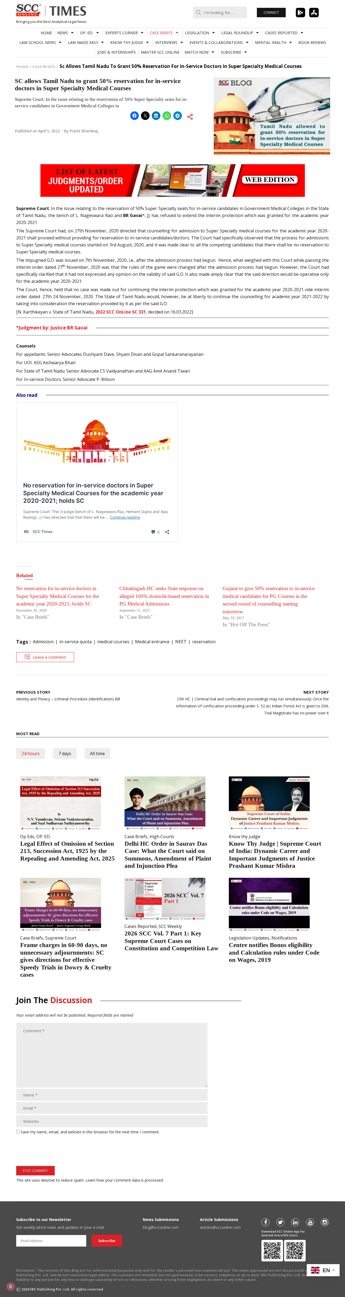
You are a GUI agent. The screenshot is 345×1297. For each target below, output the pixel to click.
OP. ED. (86, 32)
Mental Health (270, 42)
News (62, 32)
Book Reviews (312, 42)
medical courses (113, 642)
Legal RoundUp (237, 32)
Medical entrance (152, 642)
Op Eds (27, 837)
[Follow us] (265, 1222)
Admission (43, 642)
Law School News (37, 42)
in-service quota (75, 642)
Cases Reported (281, 32)
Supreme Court (60, 938)
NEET (181, 642)
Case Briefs (161, 32)
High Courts (162, 837)
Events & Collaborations (216, 42)
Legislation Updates (249, 938)
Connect (271, 12)
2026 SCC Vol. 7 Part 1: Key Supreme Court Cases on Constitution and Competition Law (172, 941)
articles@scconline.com (220, 1227)
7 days (64, 753)
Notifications (284, 938)
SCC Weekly (170, 926)
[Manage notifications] (10, 1286)
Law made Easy (83, 42)
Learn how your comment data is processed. (124, 1180)
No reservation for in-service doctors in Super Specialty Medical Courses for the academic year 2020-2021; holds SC (57, 596)
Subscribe (231, 52)
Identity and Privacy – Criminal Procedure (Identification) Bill (68, 695)
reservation (204, 642)
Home (46, 32)
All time (97, 753)
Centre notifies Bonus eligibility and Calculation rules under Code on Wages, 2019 (274, 952)
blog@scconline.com (161, 1227)
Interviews (166, 42)
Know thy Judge (126, 42)
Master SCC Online (160, 52)
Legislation (197, 32)
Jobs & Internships (116, 52)
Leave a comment (49, 657)
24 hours (31, 753)
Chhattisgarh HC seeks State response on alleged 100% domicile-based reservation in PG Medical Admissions (164, 596)
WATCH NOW (197, 52)
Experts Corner (121, 32)
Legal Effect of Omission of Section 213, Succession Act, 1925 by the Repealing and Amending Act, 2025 (67, 851)
